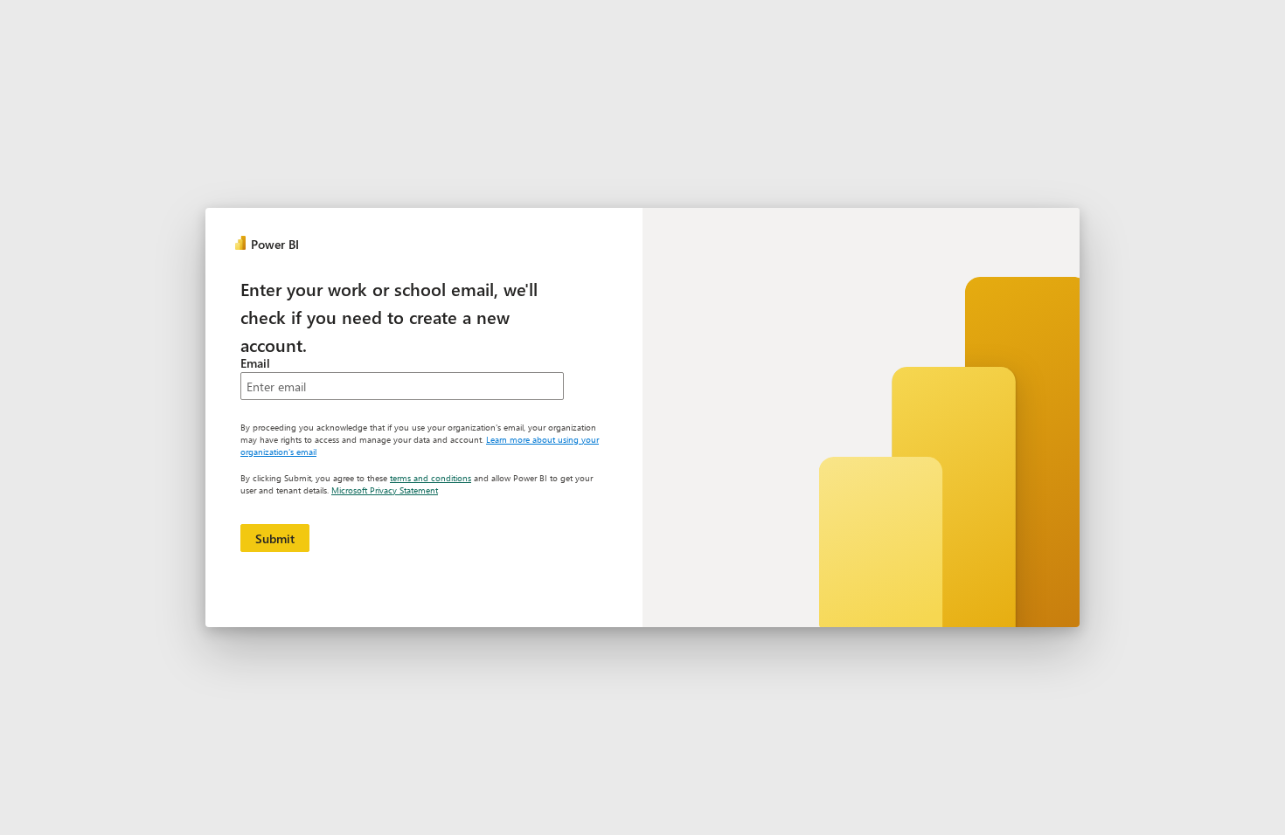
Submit (275, 538)
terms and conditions (430, 478)
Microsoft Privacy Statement (384, 490)
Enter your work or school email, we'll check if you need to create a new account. (389, 316)
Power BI (275, 244)
